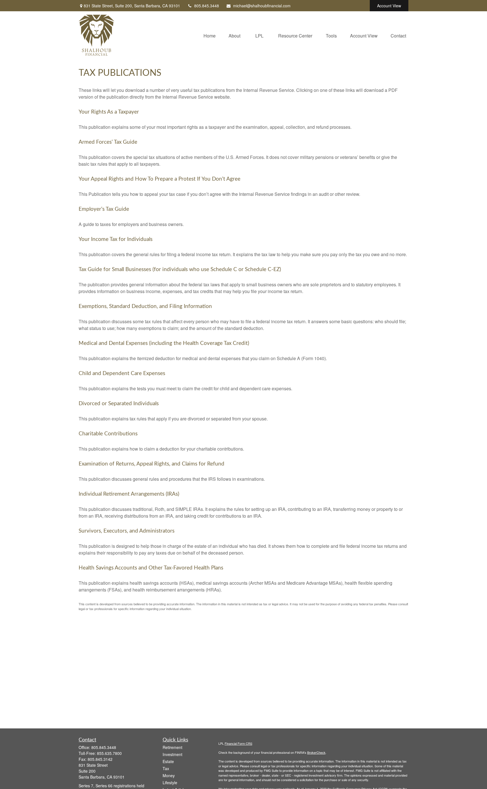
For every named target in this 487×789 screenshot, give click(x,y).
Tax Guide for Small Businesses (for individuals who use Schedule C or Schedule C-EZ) (180, 269)
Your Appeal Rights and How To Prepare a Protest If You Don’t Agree (159, 179)
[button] (209, 35)
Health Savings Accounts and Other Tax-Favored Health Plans (151, 568)
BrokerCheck (316, 752)
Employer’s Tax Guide (104, 209)
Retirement (172, 747)
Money (169, 775)
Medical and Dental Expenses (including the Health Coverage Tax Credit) (164, 343)
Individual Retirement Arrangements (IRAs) (129, 494)
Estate (168, 761)
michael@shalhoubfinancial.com (262, 5)
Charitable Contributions (108, 433)
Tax (166, 768)
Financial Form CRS (238, 743)
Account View (389, 5)
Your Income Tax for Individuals (115, 239)
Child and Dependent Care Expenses (122, 373)
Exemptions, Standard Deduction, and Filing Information (145, 306)
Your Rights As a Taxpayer (109, 112)
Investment (172, 754)
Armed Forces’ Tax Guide (108, 142)
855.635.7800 (109, 753)
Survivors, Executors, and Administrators (126, 531)
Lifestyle (170, 782)
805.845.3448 (206, 5)
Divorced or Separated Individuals (119, 403)
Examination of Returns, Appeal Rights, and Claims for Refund (151, 464)
